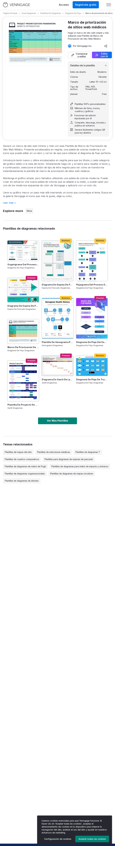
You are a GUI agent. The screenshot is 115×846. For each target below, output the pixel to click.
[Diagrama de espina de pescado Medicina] (57, 261)
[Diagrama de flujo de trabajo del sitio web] (92, 366)
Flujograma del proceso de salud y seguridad (92, 284)
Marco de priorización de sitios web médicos (23, 347)
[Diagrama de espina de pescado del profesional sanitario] (23, 290)
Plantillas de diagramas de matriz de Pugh (25, 466)
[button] (79, 55)
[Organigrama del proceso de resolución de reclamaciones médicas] (23, 251)
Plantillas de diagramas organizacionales (25, 473)
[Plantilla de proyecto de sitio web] (23, 381)
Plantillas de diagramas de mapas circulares (71, 473)
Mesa (29, 211)
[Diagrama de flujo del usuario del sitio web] (92, 318)
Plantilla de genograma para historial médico (57, 342)
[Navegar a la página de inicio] (16, 4)
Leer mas (9, 202)
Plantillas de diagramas (50, 13)
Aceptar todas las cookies (92, 839)
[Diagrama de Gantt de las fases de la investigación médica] (57, 366)
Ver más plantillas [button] (57, 420)
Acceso (64, 4)
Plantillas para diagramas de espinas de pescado (68, 459)
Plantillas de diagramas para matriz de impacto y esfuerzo (79, 466)
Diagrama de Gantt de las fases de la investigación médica (57, 379)
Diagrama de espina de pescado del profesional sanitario (23, 306)
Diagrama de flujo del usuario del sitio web (92, 342)
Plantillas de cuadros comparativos (22, 459)
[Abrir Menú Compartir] (105, 46)
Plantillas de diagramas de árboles (22, 480)
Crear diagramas (28, 13)
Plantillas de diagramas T (87, 452)
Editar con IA (104, 55)
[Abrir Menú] (108, 4)
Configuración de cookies (57, 839)
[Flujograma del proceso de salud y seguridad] (92, 261)
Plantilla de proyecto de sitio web (23, 404)
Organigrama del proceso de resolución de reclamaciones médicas (23, 264)
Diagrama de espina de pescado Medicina (57, 284)
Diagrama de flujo (73, 13)
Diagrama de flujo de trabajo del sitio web (92, 379)
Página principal (10, 13)
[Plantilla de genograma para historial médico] (57, 318)
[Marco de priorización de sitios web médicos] (23, 331)
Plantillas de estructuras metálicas (53, 452)
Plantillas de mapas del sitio (18, 452)
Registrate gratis (85, 4)
